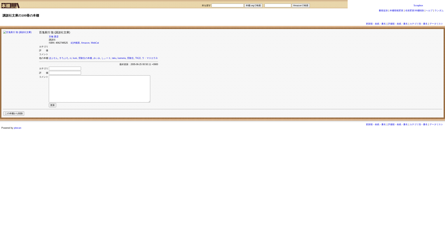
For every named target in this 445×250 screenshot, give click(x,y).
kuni (75, 58)
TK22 (138, 58)
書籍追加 (383, 10)
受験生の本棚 (85, 58)
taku (114, 58)
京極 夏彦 (54, 36)
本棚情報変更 (396, 10)
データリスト (436, 23)
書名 (383, 23)
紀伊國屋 (75, 42)
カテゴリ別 (415, 23)
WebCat (95, 42)
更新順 (369, 23)
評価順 (391, 23)
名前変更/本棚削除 (414, 10)
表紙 (377, 23)
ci (70, 58)
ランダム (439, 10)
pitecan (17, 128)
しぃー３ (106, 58)
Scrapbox (418, 5)
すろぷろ (63, 58)
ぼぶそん (53, 58)
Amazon (85, 42)
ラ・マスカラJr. (150, 58)
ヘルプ (429, 10)
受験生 (130, 58)
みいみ (96, 58)
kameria (122, 58)
